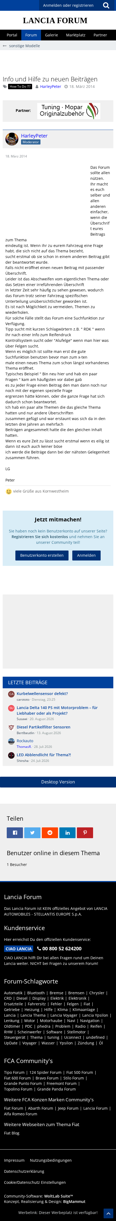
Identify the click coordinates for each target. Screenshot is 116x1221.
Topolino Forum (18, 1089)
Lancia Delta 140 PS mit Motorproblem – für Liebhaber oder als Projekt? (57, 710)
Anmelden (86, 555)
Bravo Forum (47, 1078)
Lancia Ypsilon (95, 1015)
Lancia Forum (95, 1108)
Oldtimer (12, 1026)
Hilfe (48, 1009)
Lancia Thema (33, 1015)
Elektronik (77, 998)
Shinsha (23, 760)
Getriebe (12, 1009)
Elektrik (57, 998)
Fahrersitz (37, 1003)
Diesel (22, 998)
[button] (106, 5)
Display (39, 998)
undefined (95, 1037)
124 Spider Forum (45, 1072)
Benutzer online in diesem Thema (53, 853)
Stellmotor (76, 1031)
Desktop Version (58, 782)
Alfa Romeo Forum (20, 1113)
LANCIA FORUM (55, 20)
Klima (62, 1009)
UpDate (11, 1042)
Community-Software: (38, 1196)
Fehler (56, 1003)
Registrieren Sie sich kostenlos (40, 536)
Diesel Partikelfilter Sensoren (43, 727)
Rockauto (25, 740)
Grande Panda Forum (56, 1089)
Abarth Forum (40, 1108)
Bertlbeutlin (25, 733)
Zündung (86, 1042)
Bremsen (76, 992)
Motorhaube (51, 1020)
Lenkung (11, 1020)
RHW (8, 1031)
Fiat (87, 1003)
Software (54, 1031)
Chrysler (96, 992)
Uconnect (72, 1037)
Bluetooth (36, 992)
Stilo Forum (73, 1078)
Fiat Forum (13, 1108)
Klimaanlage (84, 1009)
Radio (80, 1026)
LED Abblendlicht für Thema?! (44, 754)
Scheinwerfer (30, 1031)
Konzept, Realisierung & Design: (45, 1201)
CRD (8, 998)
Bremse (56, 992)
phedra (43, 1026)
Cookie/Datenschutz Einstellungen (35, 1182)
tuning (53, 1037)
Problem (62, 1026)
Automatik (13, 992)
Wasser (48, 1042)
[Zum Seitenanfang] (108, 1213)
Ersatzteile (13, 1003)
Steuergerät (14, 1037)
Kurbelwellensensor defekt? (42, 693)
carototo (23, 699)
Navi (71, 1020)
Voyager (29, 1042)
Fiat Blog (11, 1133)
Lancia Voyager (63, 1015)
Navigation (90, 1020)
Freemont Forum (62, 1083)
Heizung (32, 1009)
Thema (36, 1037)
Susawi (22, 719)
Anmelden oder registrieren (68, 5)
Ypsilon (66, 1042)
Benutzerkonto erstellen (42, 555)
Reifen (96, 1026)
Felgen (73, 1003)
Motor (29, 1020)
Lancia (10, 1015)
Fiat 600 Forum (17, 1078)
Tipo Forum (14, 1072)
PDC (28, 1026)
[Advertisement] (59, 62)
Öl (101, 1042)
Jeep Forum (68, 1108)
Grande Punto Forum (23, 1083)
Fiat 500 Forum (79, 1072)
